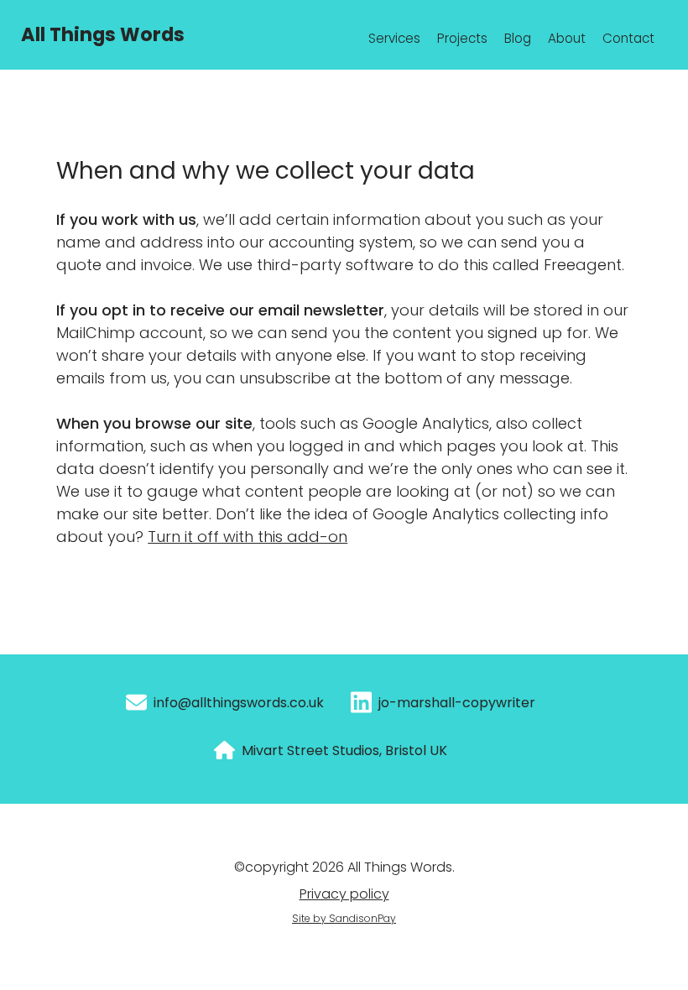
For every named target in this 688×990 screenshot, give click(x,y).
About (567, 38)
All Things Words (103, 34)
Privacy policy (344, 894)
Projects (462, 38)
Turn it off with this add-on (247, 536)
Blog (517, 38)
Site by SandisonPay (344, 918)
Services (394, 38)
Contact (628, 38)
